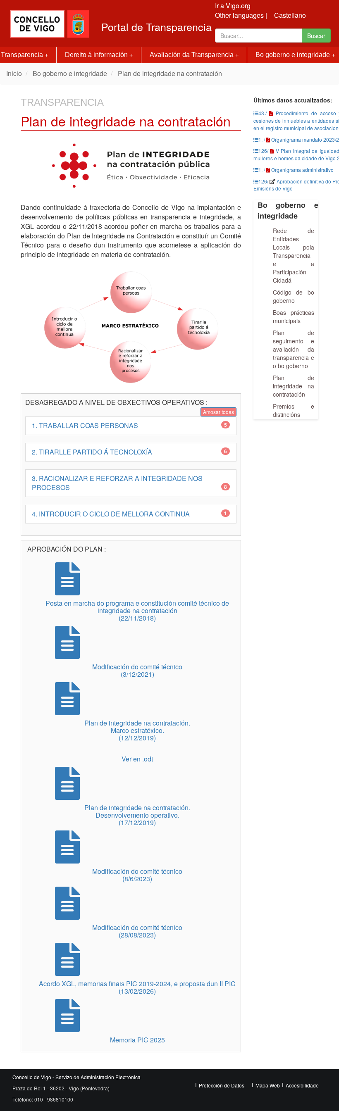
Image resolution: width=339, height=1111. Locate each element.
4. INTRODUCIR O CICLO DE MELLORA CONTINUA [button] (129, 514)
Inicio (14, 73)
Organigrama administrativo (302, 169)
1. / (261, 139)
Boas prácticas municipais (294, 316)
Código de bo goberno (294, 296)
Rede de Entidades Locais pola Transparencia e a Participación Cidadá (294, 255)
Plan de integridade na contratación (170, 73)
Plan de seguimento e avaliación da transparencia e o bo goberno (294, 349)
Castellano (290, 15)
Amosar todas (218, 411)
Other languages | (241, 15)
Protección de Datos (221, 1085)
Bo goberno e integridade (70, 73)
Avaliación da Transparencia (194, 54)
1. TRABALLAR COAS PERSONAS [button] (129, 425)
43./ (262, 113)
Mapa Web (267, 1085)
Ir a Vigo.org (233, 5)
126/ (263, 150)
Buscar (316, 35)
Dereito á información (99, 54)
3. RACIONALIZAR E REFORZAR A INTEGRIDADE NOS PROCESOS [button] (129, 482)
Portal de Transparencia (156, 26)
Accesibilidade (302, 1085)
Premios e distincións (294, 410)
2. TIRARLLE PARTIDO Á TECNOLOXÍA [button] (129, 452)
